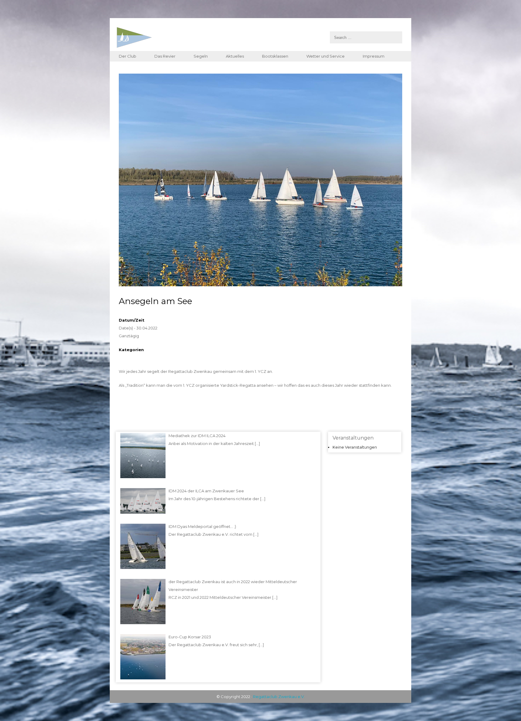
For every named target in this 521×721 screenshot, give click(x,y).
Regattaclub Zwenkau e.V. (279, 696)
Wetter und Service (325, 56)
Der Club (127, 56)
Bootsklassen (275, 56)
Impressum (373, 56)
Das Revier (164, 56)
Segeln (201, 56)
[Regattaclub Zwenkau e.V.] (259, 37)
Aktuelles (235, 56)
